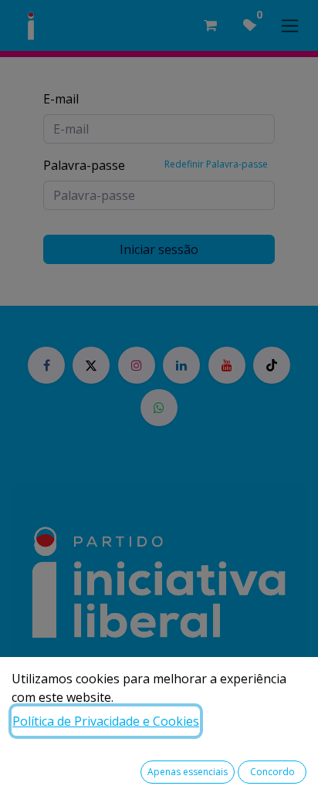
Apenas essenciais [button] (187, 771)
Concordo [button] (272, 771)
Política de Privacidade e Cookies (105, 721)
